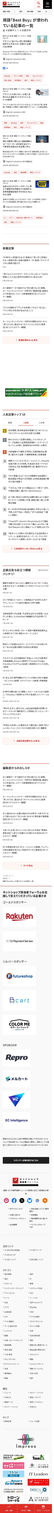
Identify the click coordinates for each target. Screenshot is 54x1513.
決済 (6, 1368)
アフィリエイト (9, 1293)
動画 (6, 1335)
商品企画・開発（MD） (37, 1349)
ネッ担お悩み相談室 (12, 1250)
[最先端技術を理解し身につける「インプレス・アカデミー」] (38, 1500)
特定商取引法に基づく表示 (38, 1219)
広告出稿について (36, 1259)
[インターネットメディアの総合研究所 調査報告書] (38, 1467)
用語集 (5, 878)
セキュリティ (34, 1354)
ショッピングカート (36, 1364)
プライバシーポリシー (18, 1218)
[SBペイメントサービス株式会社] (19, 941)
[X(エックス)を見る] (21, 1200)
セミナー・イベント (36, 1392)
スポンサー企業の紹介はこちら (26, 1160)
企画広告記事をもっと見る (28, 740)
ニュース (7, 1392)
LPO (6, 1316)
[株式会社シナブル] (16, 1120)
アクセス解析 (35, 1316)
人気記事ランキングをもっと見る (28, 548)
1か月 (41, 422)
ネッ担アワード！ (36, 1250)
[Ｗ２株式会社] (16, 1099)
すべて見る (28, 865)
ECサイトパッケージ (11, 1364)
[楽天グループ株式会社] (19, 917)
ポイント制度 (35, 1326)
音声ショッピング (36, 1302)
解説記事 (7, 1421)
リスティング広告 (36, 1288)
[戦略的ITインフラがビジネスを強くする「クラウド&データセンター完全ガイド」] (13, 1458)
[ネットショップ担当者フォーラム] (25, 1184)
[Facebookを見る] (14, 1200)
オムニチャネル (10, 1359)
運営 (31, 1340)
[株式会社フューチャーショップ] (19, 976)
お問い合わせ (15, 1215)
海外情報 (30, 11)
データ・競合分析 (10, 1326)
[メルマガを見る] (6, 1200)
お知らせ (7, 1397)
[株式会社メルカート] (16, 1079)
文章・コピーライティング (13, 1340)
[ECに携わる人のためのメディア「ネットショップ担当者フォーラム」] (38, 1483)
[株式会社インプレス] (26, 1441)
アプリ (6, 1307)
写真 (31, 1331)
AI (46, 11)
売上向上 (33, 1307)
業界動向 (7, 1373)
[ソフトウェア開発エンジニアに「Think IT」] (38, 1458)
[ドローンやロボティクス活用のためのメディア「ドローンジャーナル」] (13, 1500)
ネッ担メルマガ (9, 1255)
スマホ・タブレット (36, 1321)
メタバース (8, 1283)
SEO (31, 1293)
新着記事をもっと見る (28, 340)
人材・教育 (8, 1354)
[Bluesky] (29, 1200)
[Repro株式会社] (16, 1058)
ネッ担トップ (7, 876)
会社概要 (13, 1224)
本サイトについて (16, 1208)
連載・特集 (6, 11)
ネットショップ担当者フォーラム (11, 4)
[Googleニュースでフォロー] (37, 1200)
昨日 (10, 422)
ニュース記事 (35, 1421)
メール (6, 1297)
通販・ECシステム (36, 1368)
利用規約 (34, 1215)
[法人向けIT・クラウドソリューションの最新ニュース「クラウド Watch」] (13, 1475)
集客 (31, 1283)
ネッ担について (10, 1259)
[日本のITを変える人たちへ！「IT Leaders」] (38, 1475)
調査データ (8, 1402)
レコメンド (8, 1331)
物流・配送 (8, 1349)
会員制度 (7, 1312)
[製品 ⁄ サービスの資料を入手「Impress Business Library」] (13, 1492)
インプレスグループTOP (37, 1225)
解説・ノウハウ (35, 1397)
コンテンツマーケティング (13, 1288)
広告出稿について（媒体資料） (39, 1209)
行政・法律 (34, 1373)
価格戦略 (7, 1345)
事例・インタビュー (37, 1402)
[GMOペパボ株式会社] (19, 1025)
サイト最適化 (9, 1321)
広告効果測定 (35, 1335)
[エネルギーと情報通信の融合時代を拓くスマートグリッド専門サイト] (13, 1483)
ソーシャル (34, 1297)
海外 (21, 11)
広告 (6, 1302)
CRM (32, 1312)
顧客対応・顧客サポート (38, 1345)
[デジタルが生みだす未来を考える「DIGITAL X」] (38, 1492)
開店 (31, 1359)
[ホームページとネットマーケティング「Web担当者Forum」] (13, 1467)
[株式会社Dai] (19, 1000)
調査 (6, 1378)
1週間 (26, 422)
